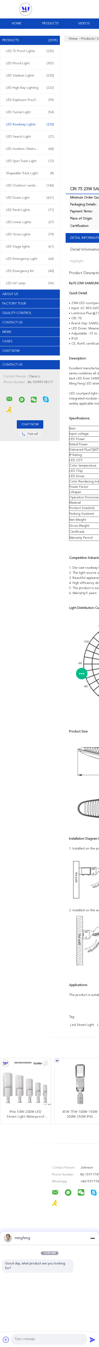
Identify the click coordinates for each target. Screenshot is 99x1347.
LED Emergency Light (30, 259)
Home (16, 23)
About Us (10, 294)
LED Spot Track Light (30, 161)
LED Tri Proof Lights (30, 51)
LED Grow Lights (30, 234)
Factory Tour (14, 303)
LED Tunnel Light (30, 112)
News (6, 332)
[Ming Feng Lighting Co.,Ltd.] (9, 399)
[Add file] (6, 1340)
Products (50, 23)
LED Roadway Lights (30, 124)
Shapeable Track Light (30, 173)
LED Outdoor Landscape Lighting (30, 185)
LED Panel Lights (30, 210)
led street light (82, 1025)
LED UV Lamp (30, 283)
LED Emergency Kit (30, 271)
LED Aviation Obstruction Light (30, 149)
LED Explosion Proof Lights (30, 100)
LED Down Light (30, 197)
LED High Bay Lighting (30, 87)
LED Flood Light (30, 63)
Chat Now (11, 350)
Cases (7, 341)
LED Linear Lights (30, 222)
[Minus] (92, 1238)
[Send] (92, 1340)
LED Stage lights (30, 246)
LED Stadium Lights (30, 75)
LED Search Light (30, 136)
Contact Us (12, 322)
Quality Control (17, 313)
